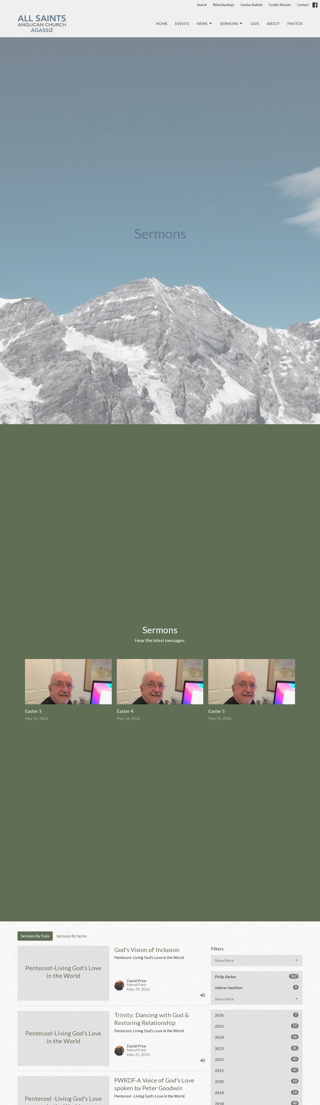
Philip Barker (256, 976)
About (273, 23)
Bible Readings (223, 5)
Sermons (229, 23)
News (202, 23)
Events (182, 23)
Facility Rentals (280, 5)
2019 (256, 1092)
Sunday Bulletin (251, 5)
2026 (256, 1015)
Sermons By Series (71, 936)
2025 (256, 1026)
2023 (256, 1048)
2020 (256, 1081)
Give (254, 23)
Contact (303, 5)
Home (162, 23)
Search (202, 5)
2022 (256, 1059)
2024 (256, 1037)
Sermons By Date (35, 936)
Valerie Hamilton (256, 987)
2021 (256, 1070)
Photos (294, 23)
